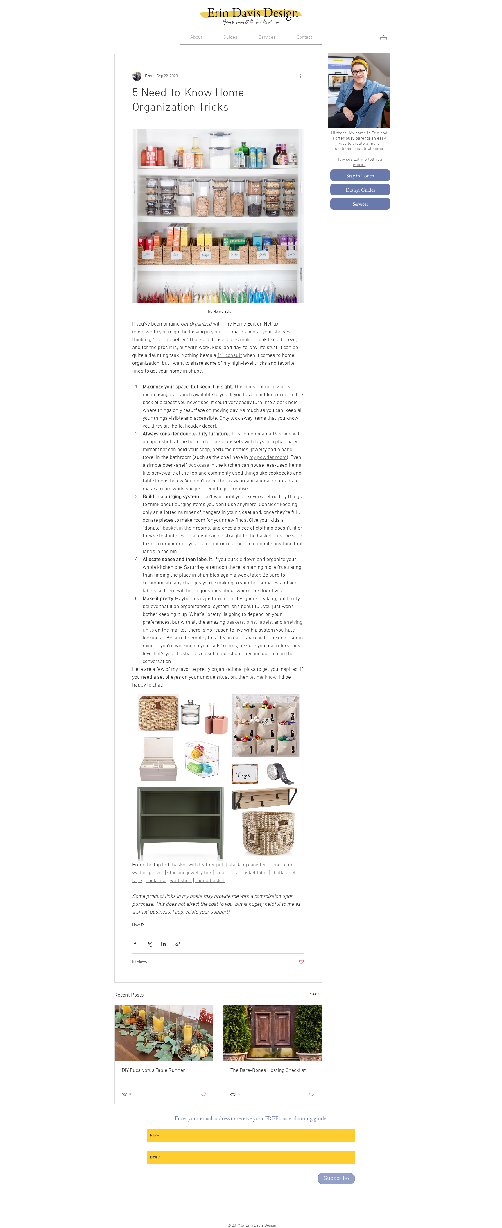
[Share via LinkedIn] (163, 944)
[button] (383, 39)
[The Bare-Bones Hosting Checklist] (272, 1033)
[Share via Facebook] (135, 944)
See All (316, 994)
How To (138, 925)
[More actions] (300, 76)
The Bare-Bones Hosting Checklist (268, 1071)
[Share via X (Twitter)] (149, 944)
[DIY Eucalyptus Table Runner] (164, 1033)
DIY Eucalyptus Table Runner (153, 1071)
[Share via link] (177, 944)
